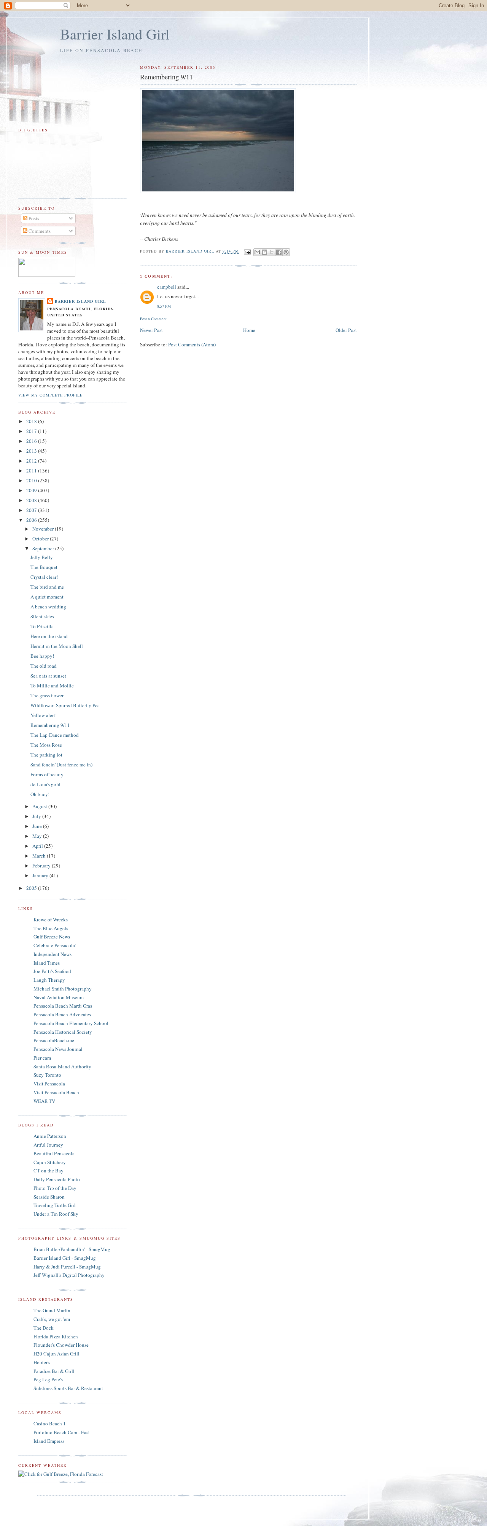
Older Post (346, 330)
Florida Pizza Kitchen (55, 1336)
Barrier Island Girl (115, 34)
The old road (43, 665)
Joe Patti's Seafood (52, 971)
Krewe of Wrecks (50, 919)
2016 (32, 441)
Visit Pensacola (49, 1083)
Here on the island (49, 636)
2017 (32, 431)
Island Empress (48, 1441)
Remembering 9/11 (50, 725)
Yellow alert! (43, 715)
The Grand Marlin (51, 1310)
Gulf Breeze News (51, 936)
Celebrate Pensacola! (54, 945)
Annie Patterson (49, 1136)
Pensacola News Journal (58, 1049)
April (38, 845)
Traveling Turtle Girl (54, 1205)
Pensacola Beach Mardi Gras (62, 1005)
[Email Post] (247, 251)
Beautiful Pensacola (54, 1153)
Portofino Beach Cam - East (61, 1432)
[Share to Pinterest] (286, 252)
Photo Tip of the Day (54, 1188)
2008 (32, 500)
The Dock (43, 1327)
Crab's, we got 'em (51, 1319)
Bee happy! (42, 655)
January (40, 875)
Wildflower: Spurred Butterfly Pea (65, 705)
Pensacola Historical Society (62, 1031)
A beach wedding (48, 606)
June (37, 826)
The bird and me (47, 586)
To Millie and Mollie (52, 685)
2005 (32, 888)
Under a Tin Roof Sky (55, 1213)
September (43, 548)
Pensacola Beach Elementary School (70, 1023)
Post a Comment (153, 318)
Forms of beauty (47, 774)
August (40, 806)
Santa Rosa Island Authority (62, 1066)
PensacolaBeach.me (53, 1040)
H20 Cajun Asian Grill (56, 1353)
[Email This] (257, 252)
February (42, 865)
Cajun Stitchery (49, 1162)
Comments (39, 230)
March (39, 855)
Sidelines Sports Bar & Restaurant (68, 1388)
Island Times (46, 962)
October (41, 538)
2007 (32, 510)
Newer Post (151, 330)
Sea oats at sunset (48, 675)
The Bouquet (43, 567)
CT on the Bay (48, 1170)
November (43, 528)
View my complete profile (50, 395)
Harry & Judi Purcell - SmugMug (67, 1266)
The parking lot (46, 754)
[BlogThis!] (264, 252)
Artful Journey (48, 1144)
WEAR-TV (44, 1101)
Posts (33, 218)
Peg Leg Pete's (48, 1379)
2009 (32, 490)
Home (249, 330)
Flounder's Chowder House (61, 1344)
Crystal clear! (44, 576)
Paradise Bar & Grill (54, 1371)
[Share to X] (271, 252)
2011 (32, 470)
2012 (32, 460)
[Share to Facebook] (279, 252)
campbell (166, 286)
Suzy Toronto (47, 1074)
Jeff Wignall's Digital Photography (69, 1275)
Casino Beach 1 (49, 1423)
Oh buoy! (39, 794)
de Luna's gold (45, 784)
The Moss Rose (46, 744)
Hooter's (41, 1362)
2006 (32, 520)
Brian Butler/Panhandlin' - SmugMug (71, 1249)
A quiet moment (47, 596)
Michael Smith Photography (62, 988)
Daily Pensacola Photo (56, 1179)
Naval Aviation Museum (58, 997)
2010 (32, 480)
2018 (32, 421)
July (37, 816)
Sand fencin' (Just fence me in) (61, 764)
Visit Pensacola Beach (56, 1092)
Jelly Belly (41, 557)
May (37, 836)
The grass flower (47, 695)
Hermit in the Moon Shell (56, 646)
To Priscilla (42, 626)
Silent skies (42, 616)
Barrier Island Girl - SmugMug (64, 1257)
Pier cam (42, 1057)
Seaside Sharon (49, 1196)
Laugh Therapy (49, 979)
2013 (32, 450)
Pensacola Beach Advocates (62, 1014)
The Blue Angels (50, 928)
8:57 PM (164, 306)
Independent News (52, 954)
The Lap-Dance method (54, 734)
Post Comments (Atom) (192, 344)
